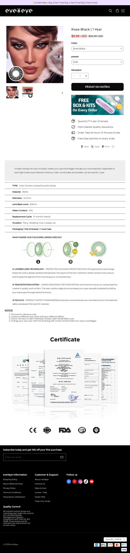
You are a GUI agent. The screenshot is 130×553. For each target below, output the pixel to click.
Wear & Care (40, 488)
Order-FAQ (40, 497)
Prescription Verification (14, 497)
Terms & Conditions (12, 493)
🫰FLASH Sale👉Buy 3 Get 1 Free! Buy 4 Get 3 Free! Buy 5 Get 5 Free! (65, 3)
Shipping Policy (10, 479)
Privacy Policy (9, 488)
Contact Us (40, 484)
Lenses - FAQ (41, 493)
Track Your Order (42, 501)
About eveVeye (42, 479)
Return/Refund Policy (13, 484)
